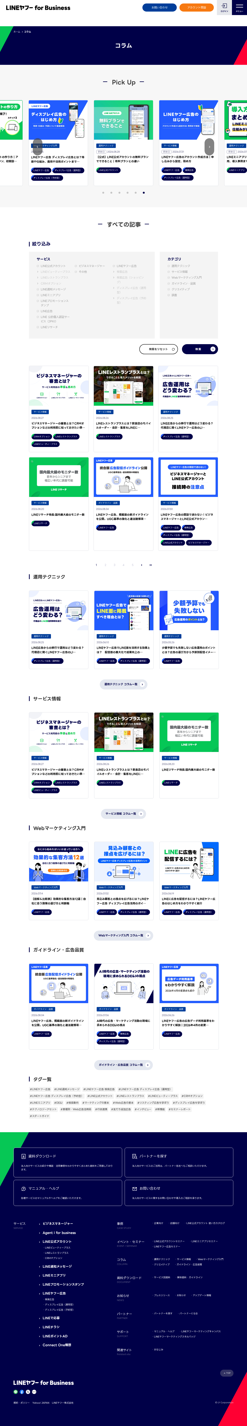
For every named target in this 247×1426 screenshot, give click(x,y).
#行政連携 (101, 1109)
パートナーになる (188, 1313)
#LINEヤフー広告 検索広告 (99, 1089)
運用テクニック (181, 266)
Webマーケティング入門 (187, 277)
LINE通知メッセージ (53, 289)
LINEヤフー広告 (127, 266)
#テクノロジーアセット (43, 1109)
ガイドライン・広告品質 (189, 1264)
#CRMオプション (192, 1096)
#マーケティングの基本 (95, 1103)
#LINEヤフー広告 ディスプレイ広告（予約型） (57, 1096)
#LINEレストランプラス (130, 1096)
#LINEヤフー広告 (40, 1089)
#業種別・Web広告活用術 (76, 1109)
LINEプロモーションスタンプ (55, 303)
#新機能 (160, 1109)
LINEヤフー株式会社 (63, 1403)
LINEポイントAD (55, 1336)
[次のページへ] (141, 565)
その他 (83, 272)
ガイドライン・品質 (184, 283)
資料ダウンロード (129, 1280)
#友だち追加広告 (121, 1109)
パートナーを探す (163, 1313)
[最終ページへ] (150, 565)
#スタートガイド (39, 1116)
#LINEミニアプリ (40, 1103)
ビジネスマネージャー (92, 266)
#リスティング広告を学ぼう (153, 1103)
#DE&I (58, 1103)
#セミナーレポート (180, 1109)
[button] (37, 146)
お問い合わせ (159, 7)
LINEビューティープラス (55, 272)
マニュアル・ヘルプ (164, 1331)
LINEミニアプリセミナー (205, 1241)
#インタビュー (143, 1109)
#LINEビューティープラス (163, 1096)
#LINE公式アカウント (100, 1096)
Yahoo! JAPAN (40, 1403)
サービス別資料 (162, 1277)
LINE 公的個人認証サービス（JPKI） (55, 319)
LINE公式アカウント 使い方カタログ (205, 1223)
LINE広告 (46, 311)
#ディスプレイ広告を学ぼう (189, 1103)
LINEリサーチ (49, 327)
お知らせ (181, 1295)
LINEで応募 (51, 1318)
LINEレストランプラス (54, 277)
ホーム (17, 32)
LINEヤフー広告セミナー (167, 1246)
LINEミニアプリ (51, 295)
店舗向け (174, 1223)
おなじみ (158, 1349)
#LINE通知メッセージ (67, 1089)
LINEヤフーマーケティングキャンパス (201, 1331)
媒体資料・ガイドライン (190, 1277)
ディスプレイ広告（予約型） (131, 300)
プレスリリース (162, 1295)
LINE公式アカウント (53, 266)
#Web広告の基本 (123, 1103)
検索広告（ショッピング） (130, 279)
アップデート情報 (202, 1295)
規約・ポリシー (22, 1403)
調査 (174, 295)
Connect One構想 (57, 1345)
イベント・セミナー (131, 1243)
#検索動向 (72, 1103)
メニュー (239, 11)
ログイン (224, 11)
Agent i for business (59, 1232)
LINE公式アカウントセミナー (169, 1241)
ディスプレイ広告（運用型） (131, 290)
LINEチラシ (51, 1327)
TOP (228, 1373)
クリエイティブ (181, 289)
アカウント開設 (196, 7)
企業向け (158, 1223)
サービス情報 (180, 272)
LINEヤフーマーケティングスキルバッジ (174, 1336)
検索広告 (122, 272)
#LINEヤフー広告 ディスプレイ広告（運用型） (145, 1089)
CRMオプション (51, 283)
